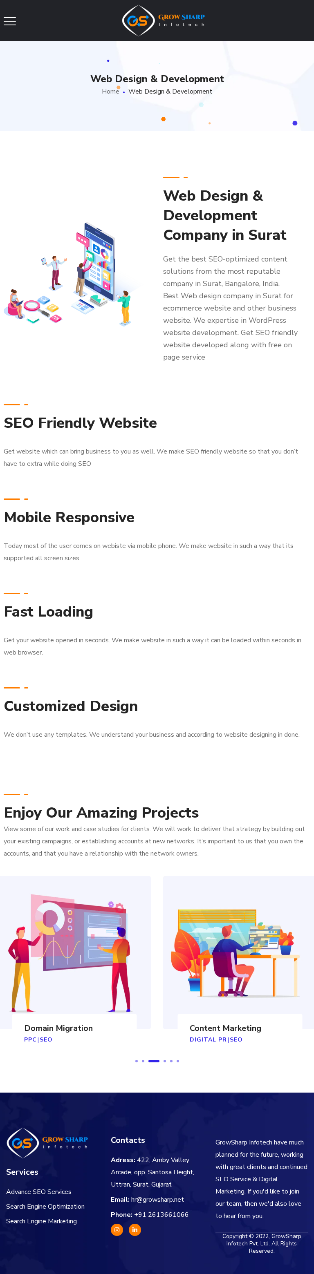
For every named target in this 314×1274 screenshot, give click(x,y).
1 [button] (136, 1061)
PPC (30, 1040)
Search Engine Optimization (45, 1206)
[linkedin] (135, 1230)
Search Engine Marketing (41, 1221)
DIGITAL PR (208, 1040)
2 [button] (143, 1061)
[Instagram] (117, 1230)
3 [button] (153, 1061)
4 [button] (165, 1061)
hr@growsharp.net (157, 1199)
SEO (46, 1040)
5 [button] (171, 1061)
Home (110, 91)
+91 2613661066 (161, 1214)
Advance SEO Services (39, 1191)
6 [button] (178, 1061)
